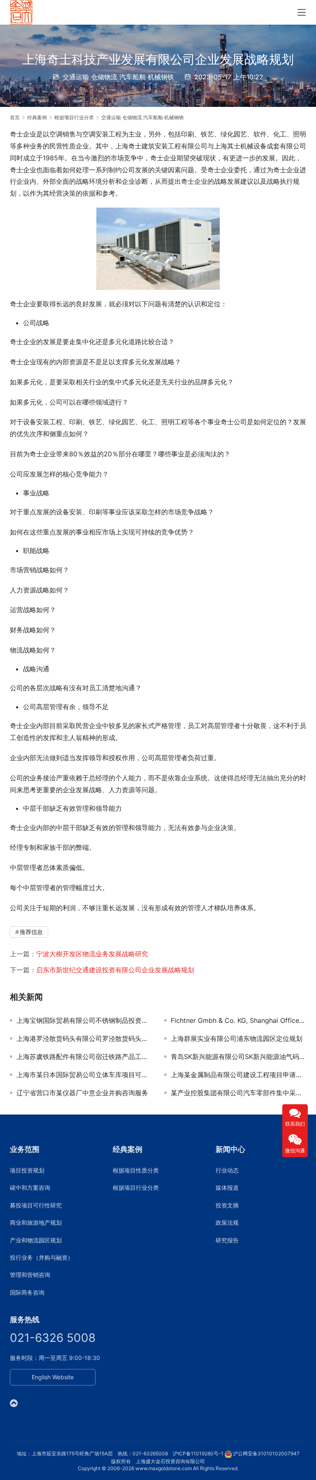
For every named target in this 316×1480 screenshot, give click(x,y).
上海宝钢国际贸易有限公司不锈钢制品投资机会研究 (84, 1020)
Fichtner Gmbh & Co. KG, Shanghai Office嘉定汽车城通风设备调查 (238, 1020)
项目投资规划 (27, 1170)
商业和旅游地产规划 (36, 1222)
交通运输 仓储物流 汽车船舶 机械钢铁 (118, 77)
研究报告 (227, 1240)
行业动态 (227, 1170)
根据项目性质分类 (136, 1170)
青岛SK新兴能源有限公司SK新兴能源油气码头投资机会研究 (238, 1056)
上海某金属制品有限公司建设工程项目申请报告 (238, 1074)
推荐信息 (31, 931)
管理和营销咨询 (30, 1274)
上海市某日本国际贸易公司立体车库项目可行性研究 (84, 1074)
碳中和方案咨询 (30, 1187)
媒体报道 (227, 1187)
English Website (53, 1377)
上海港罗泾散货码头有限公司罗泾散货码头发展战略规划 (84, 1038)
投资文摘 (227, 1205)
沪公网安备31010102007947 (266, 1453)
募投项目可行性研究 (36, 1205)
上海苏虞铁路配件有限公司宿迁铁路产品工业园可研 (84, 1056)
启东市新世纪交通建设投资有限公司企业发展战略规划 (115, 970)
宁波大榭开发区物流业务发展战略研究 (92, 954)
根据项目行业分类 (136, 1187)
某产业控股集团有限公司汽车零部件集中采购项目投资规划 (238, 1092)
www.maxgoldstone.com (163, 1468)
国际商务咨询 (27, 1292)
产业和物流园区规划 (36, 1240)
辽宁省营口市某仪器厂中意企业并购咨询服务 (82, 1092)
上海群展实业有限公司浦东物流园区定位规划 (236, 1038)
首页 (15, 117)
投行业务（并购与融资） (41, 1257)
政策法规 (227, 1222)
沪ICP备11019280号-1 (198, 1453)
